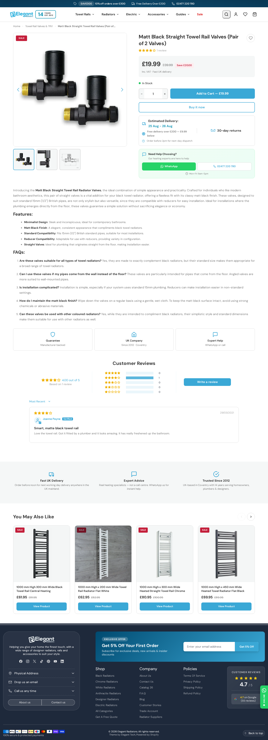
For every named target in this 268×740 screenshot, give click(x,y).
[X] (34, 661)
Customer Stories (150, 705)
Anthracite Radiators (108, 693)
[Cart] (255, 14)
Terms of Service (194, 675)
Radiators (108, 14)
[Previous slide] (241, 517)
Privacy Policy (192, 681)
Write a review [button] (207, 382)
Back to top (256, 733)
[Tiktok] (41, 661)
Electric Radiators (106, 705)
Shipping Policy (193, 687)
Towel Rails (83, 14)
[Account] (236, 14)
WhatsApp (171, 166)
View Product (41, 606)
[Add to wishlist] (251, 38)
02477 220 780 (185, 3)
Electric (131, 14)
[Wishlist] (245, 14)
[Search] (226, 14)
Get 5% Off (247, 646)
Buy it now (197, 107)
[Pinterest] (48, 661)
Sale (200, 14)
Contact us (58, 702)
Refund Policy (192, 693)
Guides (181, 14)
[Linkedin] (62, 661)
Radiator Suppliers (150, 717)
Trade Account (148, 711)
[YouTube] (55, 661)
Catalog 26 (146, 687)
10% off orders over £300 (103, 3)
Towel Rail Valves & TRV (39, 26)
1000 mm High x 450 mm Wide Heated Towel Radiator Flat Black (222, 589)
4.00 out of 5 (71, 380)
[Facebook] (20, 661)
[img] (43, 413)
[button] (18, 90)
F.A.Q (142, 693)
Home (16, 26)
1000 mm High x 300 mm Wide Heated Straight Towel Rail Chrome (162, 589)
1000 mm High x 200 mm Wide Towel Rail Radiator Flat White (102, 589)
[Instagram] (27, 661)
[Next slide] (251, 517)
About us (24, 702)
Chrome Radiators (107, 681)
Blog (142, 699)
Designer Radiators (107, 699)
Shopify (154, 734)
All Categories (104, 711)
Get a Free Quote (107, 717)
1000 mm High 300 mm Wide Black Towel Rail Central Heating (39, 589)
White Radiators (105, 687)
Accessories (156, 14)
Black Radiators (105, 675)
